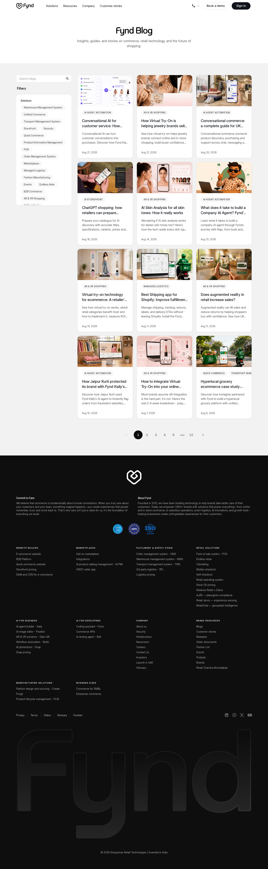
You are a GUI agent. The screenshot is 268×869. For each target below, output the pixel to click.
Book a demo (216, 6)
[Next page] (203, 434)
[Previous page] (126, 434)
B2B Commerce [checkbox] (33, 191)
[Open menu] (195, 6)
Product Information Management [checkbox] (43, 142)
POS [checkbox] (26, 149)
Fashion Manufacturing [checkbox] (37, 177)
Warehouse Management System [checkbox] (43, 107)
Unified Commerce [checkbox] (34, 114)
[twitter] (242, 715)
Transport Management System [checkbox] (42, 121)
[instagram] (234, 715)
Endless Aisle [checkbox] (47, 184)
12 (191, 435)
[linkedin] (226, 715)
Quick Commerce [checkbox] (34, 135)
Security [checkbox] (48, 128)
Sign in (241, 6)
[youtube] (250, 715)
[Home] (25, 6)
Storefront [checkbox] (30, 128)
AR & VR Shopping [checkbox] (34, 198)
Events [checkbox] (28, 184)
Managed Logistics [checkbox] (34, 170)
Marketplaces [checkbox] (31, 163)
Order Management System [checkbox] (40, 156)
